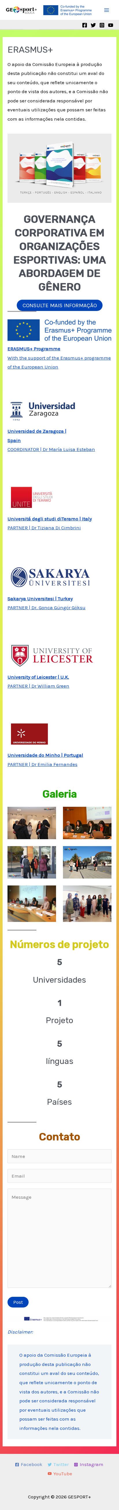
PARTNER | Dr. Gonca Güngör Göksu (46, 607)
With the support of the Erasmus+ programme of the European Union (59, 358)
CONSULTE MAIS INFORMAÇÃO (60, 305)
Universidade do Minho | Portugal (45, 755)
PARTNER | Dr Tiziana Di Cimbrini (44, 528)
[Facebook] (84, 25)
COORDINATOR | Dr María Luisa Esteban (51, 449)
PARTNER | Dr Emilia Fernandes (42, 764)
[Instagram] (102, 25)
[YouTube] (110, 25)
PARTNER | (19, 686)
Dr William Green (50, 686)
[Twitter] (93, 25)
